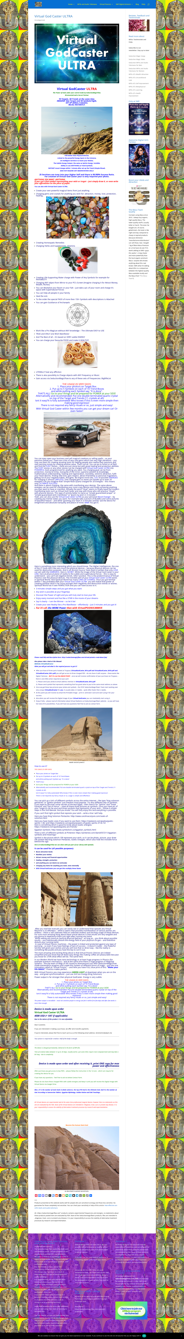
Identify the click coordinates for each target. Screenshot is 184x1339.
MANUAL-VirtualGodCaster (43, 664)
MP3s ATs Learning (135, 90)
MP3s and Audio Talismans (87, 4)
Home (70, 4)
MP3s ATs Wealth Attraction (138, 74)
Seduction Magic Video (137, 59)
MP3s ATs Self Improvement (139, 83)
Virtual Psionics (105, 4)
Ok (144, 1336)
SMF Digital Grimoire (123, 4)
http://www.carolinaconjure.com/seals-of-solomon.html (71, 817)
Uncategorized (39, 20)
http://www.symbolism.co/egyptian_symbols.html (73, 829)
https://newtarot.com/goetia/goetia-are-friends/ (55, 826)
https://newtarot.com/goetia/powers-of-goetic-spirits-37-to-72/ (78, 823)
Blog (137, 4)
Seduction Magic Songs (137, 56)
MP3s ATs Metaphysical (137, 87)
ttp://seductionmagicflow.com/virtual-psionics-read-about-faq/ (85, 657)
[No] (181, 1336)
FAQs (143, 4)
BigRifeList (106, 378)
